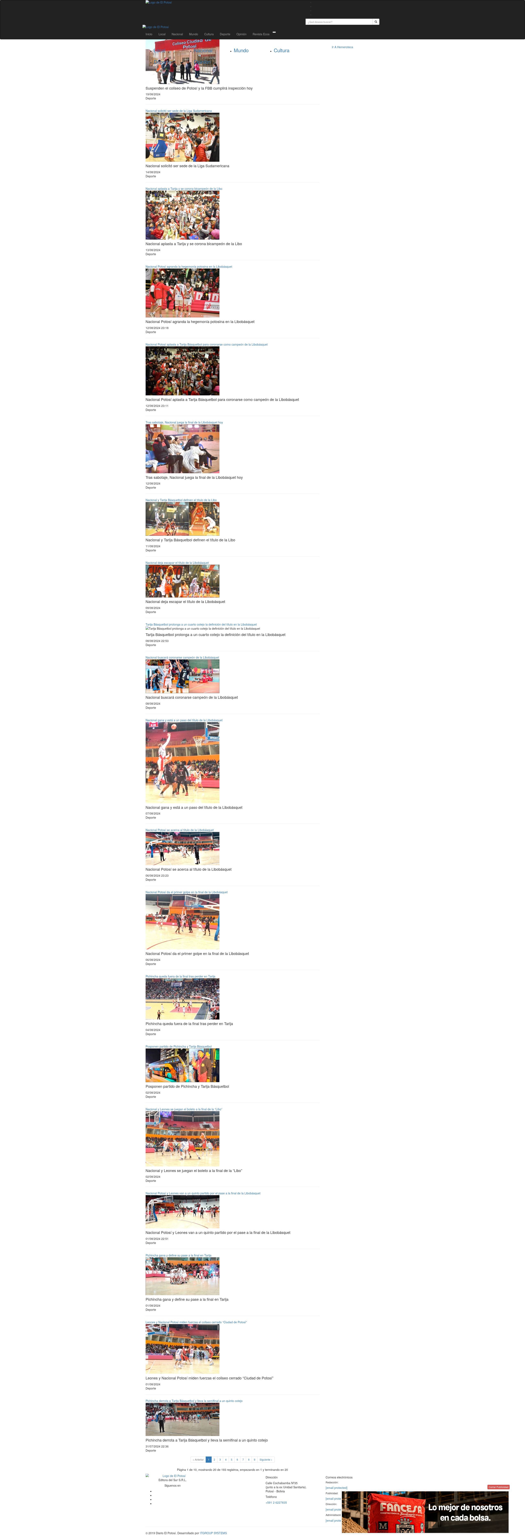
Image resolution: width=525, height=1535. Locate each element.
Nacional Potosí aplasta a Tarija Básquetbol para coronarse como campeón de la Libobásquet (207, 344)
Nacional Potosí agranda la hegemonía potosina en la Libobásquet (189, 266)
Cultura (209, 34)
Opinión (241, 34)
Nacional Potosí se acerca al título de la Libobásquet (180, 830)
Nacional (177, 34)
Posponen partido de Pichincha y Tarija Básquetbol (179, 1046)
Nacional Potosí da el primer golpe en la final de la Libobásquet (187, 892)
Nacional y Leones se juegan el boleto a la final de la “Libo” (184, 1109)
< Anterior (198, 1459)
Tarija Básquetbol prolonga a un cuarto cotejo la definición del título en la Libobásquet (201, 624)
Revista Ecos (261, 34)
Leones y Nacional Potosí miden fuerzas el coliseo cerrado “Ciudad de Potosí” (196, 1322)
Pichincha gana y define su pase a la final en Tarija (178, 1255)
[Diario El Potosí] (222, 2)
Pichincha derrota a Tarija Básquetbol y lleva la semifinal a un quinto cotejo (194, 1401)
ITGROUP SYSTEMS (213, 1533)
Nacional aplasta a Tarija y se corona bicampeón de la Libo (184, 189)
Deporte (225, 34)
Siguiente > (266, 1459)
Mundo (193, 34)
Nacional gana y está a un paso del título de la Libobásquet (184, 720)
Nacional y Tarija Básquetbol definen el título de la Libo (181, 500)
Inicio (149, 34)
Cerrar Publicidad (498, 1487)
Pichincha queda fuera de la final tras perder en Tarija (180, 976)
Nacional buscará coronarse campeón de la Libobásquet (182, 657)
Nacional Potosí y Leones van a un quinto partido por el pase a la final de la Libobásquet (203, 1193)
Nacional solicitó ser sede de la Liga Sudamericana (179, 111)
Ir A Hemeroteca (342, 47)
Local (162, 34)
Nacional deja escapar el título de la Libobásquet (177, 563)
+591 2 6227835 (276, 1502)
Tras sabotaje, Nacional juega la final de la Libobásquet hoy (184, 422)
